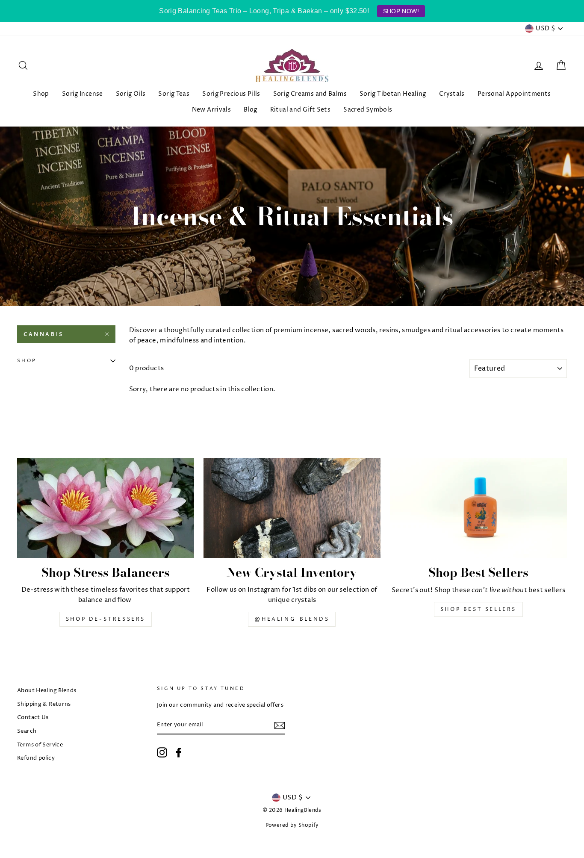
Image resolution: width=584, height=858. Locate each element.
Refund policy (36, 758)
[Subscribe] (279, 725)
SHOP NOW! (401, 11)
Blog (250, 110)
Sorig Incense (82, 94)
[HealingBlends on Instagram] (162, 752)
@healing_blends (291, 619)
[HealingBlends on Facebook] (179, 752)
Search (26, 731)
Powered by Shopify (292, 825)
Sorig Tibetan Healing (393, 94)
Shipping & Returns (44, 704)
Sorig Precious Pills (231, 94)
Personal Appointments (514, 94)
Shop (41, 94)
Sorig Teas (173, 94)
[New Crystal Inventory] (292, 508)
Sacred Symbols (367, 110)
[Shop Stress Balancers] (105, 508)
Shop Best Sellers (478, 609)
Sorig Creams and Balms (310, 94)
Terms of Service (40, 745)
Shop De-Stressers (105, 619)
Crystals (452, 94)
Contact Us (33, 717)
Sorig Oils (131, 94)
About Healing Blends (47, 690)
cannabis (44, 334)
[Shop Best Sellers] (478, 508)
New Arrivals (211, 110)
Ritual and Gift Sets (300, 110)
